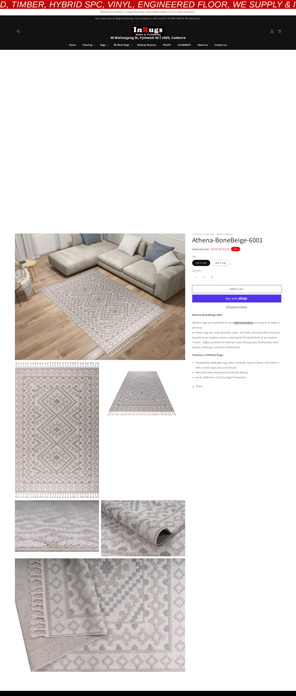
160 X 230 (201, 262)
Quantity (196, 270)
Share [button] (199, 386)
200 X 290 (220, 262)
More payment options (236, 306)
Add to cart (236, 288)
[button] (18, 31)
